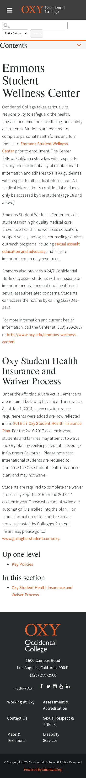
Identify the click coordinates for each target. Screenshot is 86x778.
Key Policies (22, 564)
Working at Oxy (20, 702)
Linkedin (68, 686)
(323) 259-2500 (43, 675)
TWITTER (49, 686)
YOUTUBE (61, 686)
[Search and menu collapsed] (9, 10)
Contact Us (17, 718)
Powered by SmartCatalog (43, 769)
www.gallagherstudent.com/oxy (30, 538)
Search (36, 33)
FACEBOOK (42, 686)
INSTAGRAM (55, 686)
